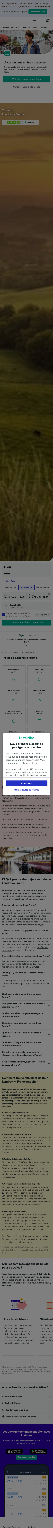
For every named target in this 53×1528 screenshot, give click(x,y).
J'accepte (26, 783)
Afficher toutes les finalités (26, 790)
